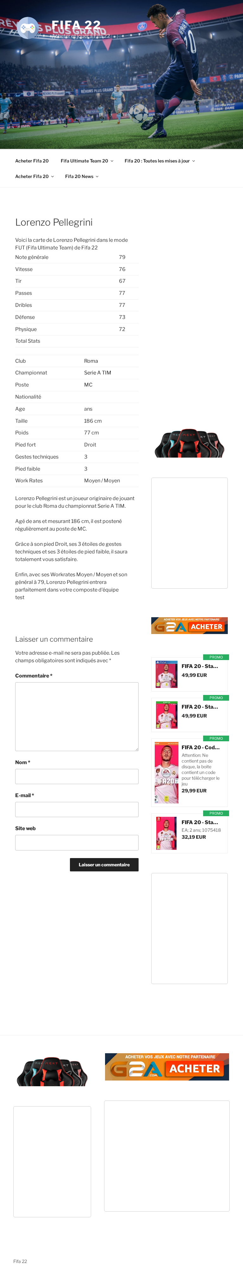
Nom (22, 762)
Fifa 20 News (79, 176)
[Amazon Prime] (190, 682)
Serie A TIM (97, 373)
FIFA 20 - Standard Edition (201, 666)
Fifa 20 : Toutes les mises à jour (157, 160)
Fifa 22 (77, 25)
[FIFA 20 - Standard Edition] (166, 674)
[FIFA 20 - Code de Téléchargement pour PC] (166, 772)
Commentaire (34, 676)
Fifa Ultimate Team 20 (84, 160)
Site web (25, 828)
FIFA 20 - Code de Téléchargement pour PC (201, 747)
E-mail (24, 795)
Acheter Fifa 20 (32, 160)
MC (88, 385)
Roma (91, 361)
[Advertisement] (129, 87)
